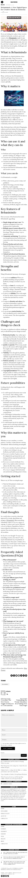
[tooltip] (11, 675)
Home (2, 808)
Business (3, 829)
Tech (2, 836)
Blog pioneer (13, 868)
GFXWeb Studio (17, 869)
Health (3, 838)
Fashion (3, 834)
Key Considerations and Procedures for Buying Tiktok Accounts (15, 853)
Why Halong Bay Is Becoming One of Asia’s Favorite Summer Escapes (14, 857)
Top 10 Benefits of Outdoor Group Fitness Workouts (14, 774)
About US (3, 816)
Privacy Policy (5, 813)
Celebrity (4, 831)
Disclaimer (4, 811)
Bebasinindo (13, 38)
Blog (3, 4)
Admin (6, 12)
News (2, 841)
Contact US (4, 818)
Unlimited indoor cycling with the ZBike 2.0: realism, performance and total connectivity (14, 863)
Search (2, 752)
